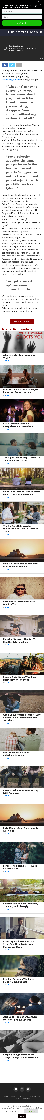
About (6, 1096)
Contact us (23, 1096)
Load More (22, 1070)
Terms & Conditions (22, 1098)
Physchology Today (11, 79)
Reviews (14, 1096)
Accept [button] (22, 1116)
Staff (7, 361)
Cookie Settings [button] (31, 1111)
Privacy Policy (35, 1096)
